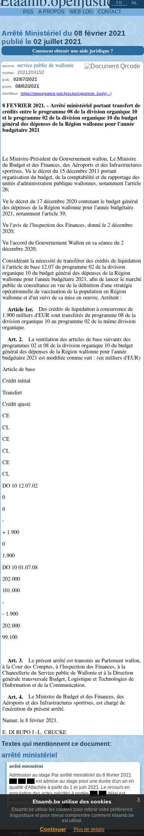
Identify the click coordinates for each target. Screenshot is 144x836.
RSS (28, 12)
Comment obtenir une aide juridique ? (72, 50)
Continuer (53, 829)
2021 (117, 33)
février (95, 33)
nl (134, 2)
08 (78, 33)
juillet (53, 42)
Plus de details (89, 829)
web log (81, 12)
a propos (51, 12)
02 (37, 42)
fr (119, 2)
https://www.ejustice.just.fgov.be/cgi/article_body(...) (66, 93)
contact (109, 12)
